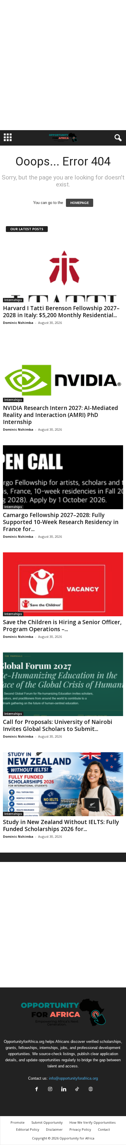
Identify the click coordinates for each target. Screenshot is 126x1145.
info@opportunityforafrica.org (73, 1078)
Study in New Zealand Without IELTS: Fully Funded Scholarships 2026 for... (61, 825)
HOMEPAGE (79, 203)
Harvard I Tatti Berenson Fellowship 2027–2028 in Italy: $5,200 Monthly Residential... (61, 311)
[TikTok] (77, 1090)
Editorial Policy (27, 1129)
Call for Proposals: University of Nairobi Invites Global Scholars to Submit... (57, 725)
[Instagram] (50, 1090)
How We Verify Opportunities (92, 1122)
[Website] (90, 1090)
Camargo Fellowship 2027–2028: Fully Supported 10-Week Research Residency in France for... (60, 522)
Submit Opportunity (47, 1122)
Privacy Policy (80, 1129)
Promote (18, 1122)
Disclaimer (54, 1129)
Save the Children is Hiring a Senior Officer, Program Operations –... (62, 625)
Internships (13, 300)
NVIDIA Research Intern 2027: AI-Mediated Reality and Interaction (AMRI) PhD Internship (60, 415)
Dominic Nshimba (18, 322)
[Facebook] (36, 1090)
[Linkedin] (63, 1090)
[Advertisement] (63, 65)
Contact (104, 1129)
